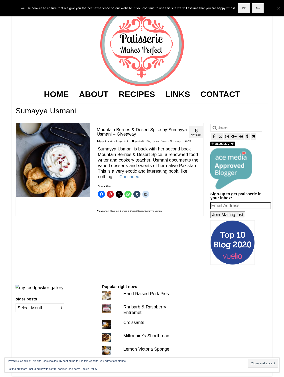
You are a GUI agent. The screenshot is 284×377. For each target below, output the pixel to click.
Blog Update (153, 141)
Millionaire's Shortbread (146, 335)
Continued (129, 176)
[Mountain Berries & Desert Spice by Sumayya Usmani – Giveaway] (53, 159)
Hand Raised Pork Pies (146, 293)
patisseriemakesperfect (115, 141)
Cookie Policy (89, 369)
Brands (165, 141)
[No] (278, 8)
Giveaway (175, 141)
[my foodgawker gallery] (39, 287)
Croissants (133, 322)
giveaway (103, 211)
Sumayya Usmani (153, 211)
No (258, 8)
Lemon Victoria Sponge (146, 349)
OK (244, 8)
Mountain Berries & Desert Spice (126, 211)
